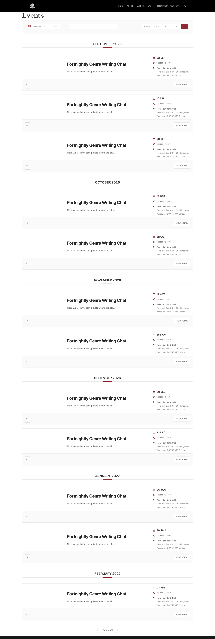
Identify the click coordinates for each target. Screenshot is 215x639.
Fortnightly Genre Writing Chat (96, 64)
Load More (107, 630)
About (130, 6)
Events (140, 6)
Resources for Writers (167, 6)
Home (120, 6)
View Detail (182, 85)
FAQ (184, 6)
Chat (150, 6)
